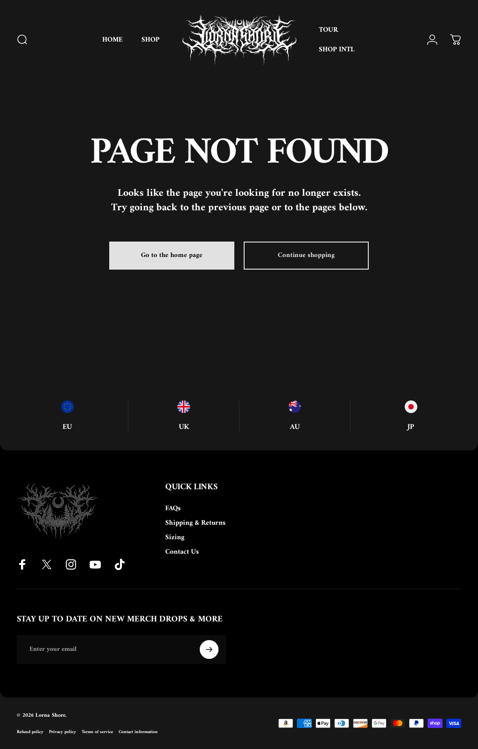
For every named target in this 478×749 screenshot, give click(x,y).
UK (184, 427)
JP (411, 427)
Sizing (174, 537)
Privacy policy (62, 732)
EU (67, 427)
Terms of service (97, 732)
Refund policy (30, 732)
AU (295, 427)
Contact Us (182, 552)
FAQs (173, 508)
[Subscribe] (209, 649)
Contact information (138, 732)
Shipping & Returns (195, 523)
